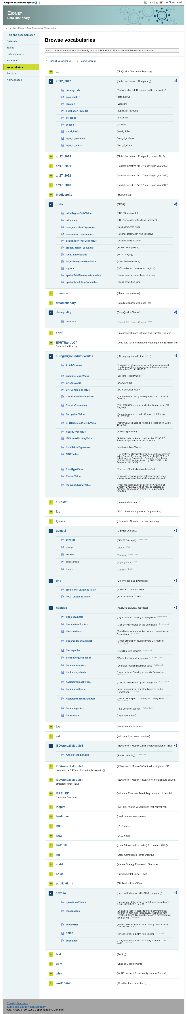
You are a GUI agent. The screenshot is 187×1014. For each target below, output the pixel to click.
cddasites (71, 220)
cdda (59, 204)
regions (70, 268)
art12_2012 (63, 81)
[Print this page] (157, 2)
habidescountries (75, 665)
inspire (60, 806)
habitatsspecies (74, 708)
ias (58, 726)
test (58, 954)
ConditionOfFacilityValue (80, 396)
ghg (58, 580)
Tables (10, 47)
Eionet (21, 28)
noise (60, 874)
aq (57, 71)
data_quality (73, 97)
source (70, 554)
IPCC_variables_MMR (78, 596)
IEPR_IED (62, 793)
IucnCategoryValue (76, 254)
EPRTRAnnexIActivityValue (81, 423)
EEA (22, 2)
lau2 (59, 835)
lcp (58, 854)
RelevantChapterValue (78, 485)
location (70, 104)
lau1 (59, 826)
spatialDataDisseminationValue (83, 275)
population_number (77, 111)
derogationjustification (78, 657)
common (62, 293)
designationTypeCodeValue (81, 240)
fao (58, 511)
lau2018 (61, 845)
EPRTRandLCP (66, 342)
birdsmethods (74, 631)
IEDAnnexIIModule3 (69, 766)
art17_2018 (63, 185)
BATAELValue (73, 383)
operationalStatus (76, 902)
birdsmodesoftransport (79, 641)
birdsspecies (73, 650)
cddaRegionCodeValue (78, 213)
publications (64, 883)
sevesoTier (72, 924)
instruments (72, 715)
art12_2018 (63, 156)
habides (61, 607)
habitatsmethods (75, 689)
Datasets (12, 41)
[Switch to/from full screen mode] (162, 2)
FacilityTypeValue (76, 431)
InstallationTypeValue (78, 447)
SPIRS (69, 933)
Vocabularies (15, 67)
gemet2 (61, 530)
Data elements (15, 54)
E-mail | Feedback (17, 1003)
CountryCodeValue (76, 405)
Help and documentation (21, 34)
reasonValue (73, 911)
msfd (59, 864)
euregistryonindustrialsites (74, 356)
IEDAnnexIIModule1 (69, 745)
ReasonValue (73, 476)
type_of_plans (74, 145)
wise (59, 973)
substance (71, 940)
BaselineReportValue (77, 376)
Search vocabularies (60, 61)
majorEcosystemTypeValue (81, 261)
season (70, 124)
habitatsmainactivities (78, 682)
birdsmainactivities (76, 624)
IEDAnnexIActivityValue (79, 438)
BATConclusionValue (78, 389)
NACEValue (72, 454)
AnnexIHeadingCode (77, 754)
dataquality (63, 312)
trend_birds (72, 131)
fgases (60, 521)
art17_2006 (63, 165)
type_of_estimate (75, 138)
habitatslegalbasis (76, 672)
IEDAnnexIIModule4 (69, 779)
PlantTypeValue (74, 469)
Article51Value (74, 365)
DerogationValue (75, 414)
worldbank (63, 983)
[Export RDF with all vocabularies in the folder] (175, 81)
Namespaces (14, 79)
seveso (61, 893)
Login (150, 2)
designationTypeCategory (80, 234)
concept (70, 539)
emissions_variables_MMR (81, 589)
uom (59, 963)
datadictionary (66, 302)
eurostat (61, 502)
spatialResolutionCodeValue (82, 282)
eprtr (59, 333)
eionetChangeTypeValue (79, 247)
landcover (63, 816)
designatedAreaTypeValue (80, 227)
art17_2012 (63, 175)
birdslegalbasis (74, 617)
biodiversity (64, 194)
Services (12, 73)
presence (71, 117)
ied (58, 736)
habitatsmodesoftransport (80, 698)
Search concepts (88, 61)
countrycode (73, 90)
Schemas (12, 60)
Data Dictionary (34, 28)
